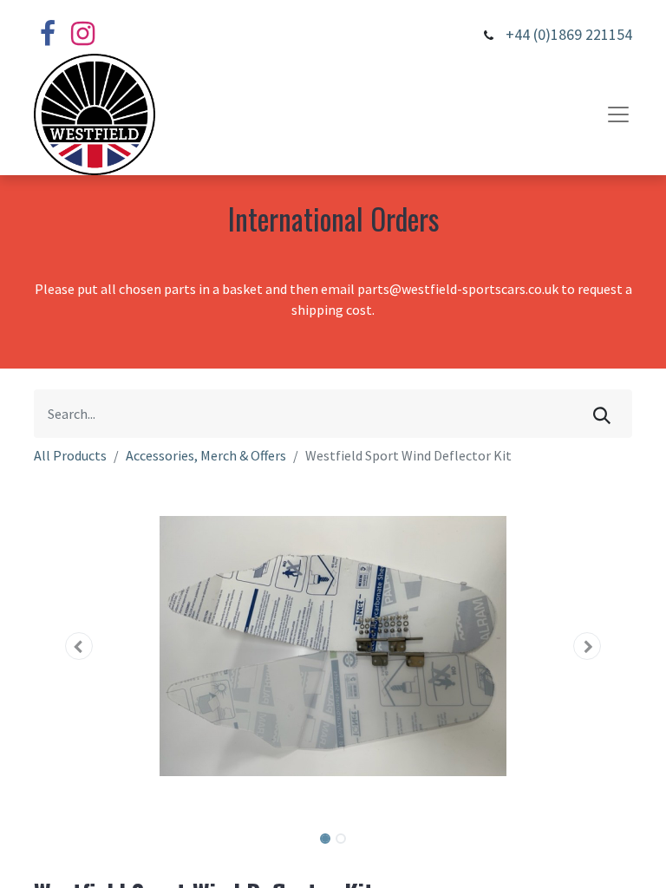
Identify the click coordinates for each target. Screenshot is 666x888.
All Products (70, 455)
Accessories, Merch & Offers (206, 455)
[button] (79, 646)
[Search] (601, 413)
